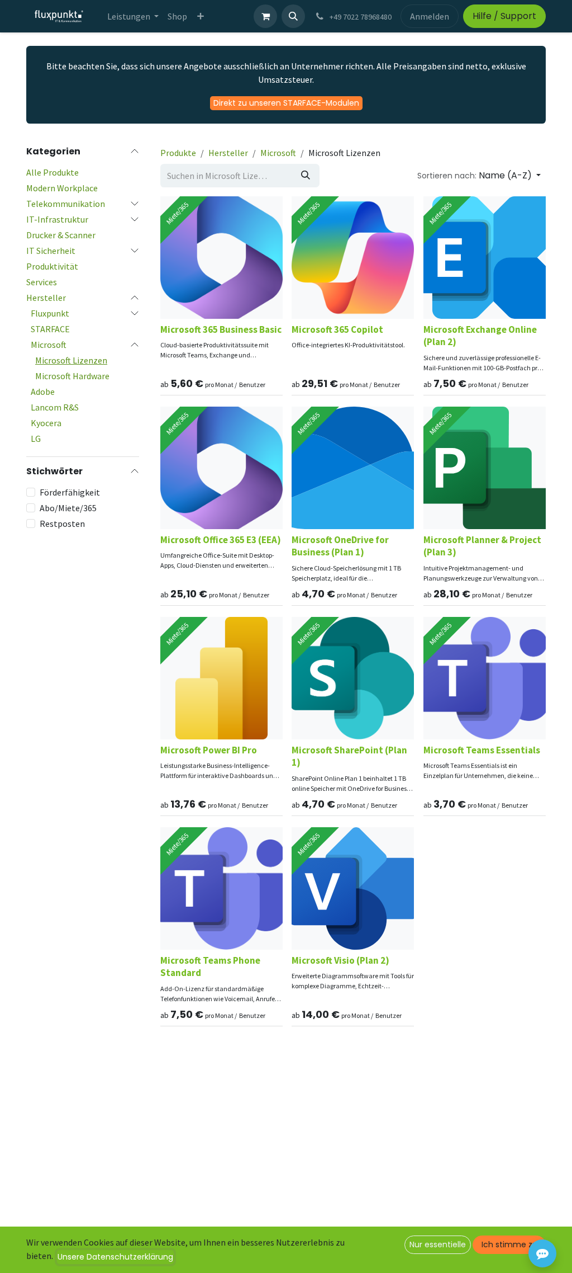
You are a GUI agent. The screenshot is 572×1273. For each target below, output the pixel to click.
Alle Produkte (52, 172)
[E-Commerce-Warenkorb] (265, 16)
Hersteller (46, 297)
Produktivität (52, 266)
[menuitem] (133, 16)
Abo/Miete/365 (68, 507)
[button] (293, 16)
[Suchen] (306, 175)
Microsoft (48, 344)
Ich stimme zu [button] (509, 1244)
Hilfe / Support (504, 16)
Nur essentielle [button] (437, 1244)
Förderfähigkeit (70, 492)
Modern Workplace (62, 188)
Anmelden (429, 16)
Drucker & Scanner (61, 235)
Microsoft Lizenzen (71, 360)
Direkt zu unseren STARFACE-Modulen (286, 103)
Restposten (62, 523)
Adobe (43, 391)
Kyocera (46, 422)
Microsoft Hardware (72, 375)
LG (36, 438)
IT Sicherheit (50, 250)
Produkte (178, 152)
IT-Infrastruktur (57, 219)
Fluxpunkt (50, 313)
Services (41, 281)
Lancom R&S (55, 407)
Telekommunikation (65, 203)
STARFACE (50, 328)
